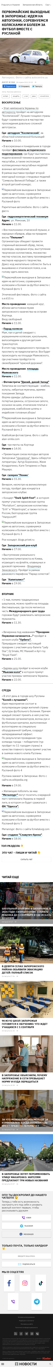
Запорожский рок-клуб (22, 545)
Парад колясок (13, 328)
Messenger (29, 1234)
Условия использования (26, 1317)
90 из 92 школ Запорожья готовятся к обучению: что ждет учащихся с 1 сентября (25, 1024)
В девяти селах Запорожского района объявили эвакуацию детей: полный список (23, 969)
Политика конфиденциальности (26, 1327)
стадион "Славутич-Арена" (25, 834)
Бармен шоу (10, 668)
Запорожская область (33, 4)
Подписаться (28, 1264)
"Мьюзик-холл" (11, 672)
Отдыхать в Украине (10, 4)
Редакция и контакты (26, 1320)
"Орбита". (25, 639)
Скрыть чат (26, 859)
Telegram (28, 1226)
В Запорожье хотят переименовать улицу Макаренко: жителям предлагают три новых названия (26, 1177)
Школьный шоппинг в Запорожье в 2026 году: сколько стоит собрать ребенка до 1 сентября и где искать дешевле (26, 913)
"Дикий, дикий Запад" (35, 382)
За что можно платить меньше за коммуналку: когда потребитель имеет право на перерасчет (25, 1123)
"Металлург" (10, 795)
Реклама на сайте (27, 1324)
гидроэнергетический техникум (28, 216)
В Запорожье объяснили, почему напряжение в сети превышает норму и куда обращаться (24, 1078)
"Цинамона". (23, 458)
